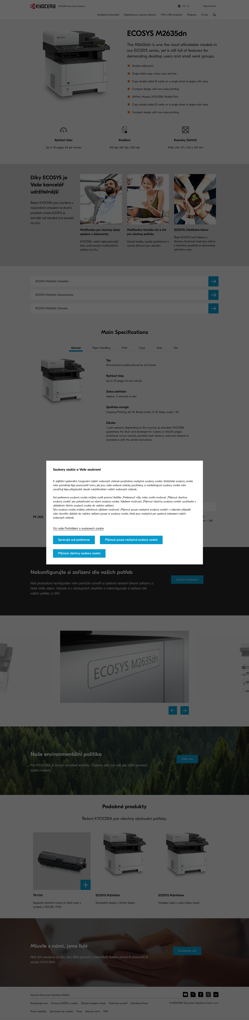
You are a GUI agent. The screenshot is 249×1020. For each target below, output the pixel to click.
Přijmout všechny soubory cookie (79, 553)
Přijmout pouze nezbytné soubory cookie (131, 540)
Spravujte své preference (74, 540)
